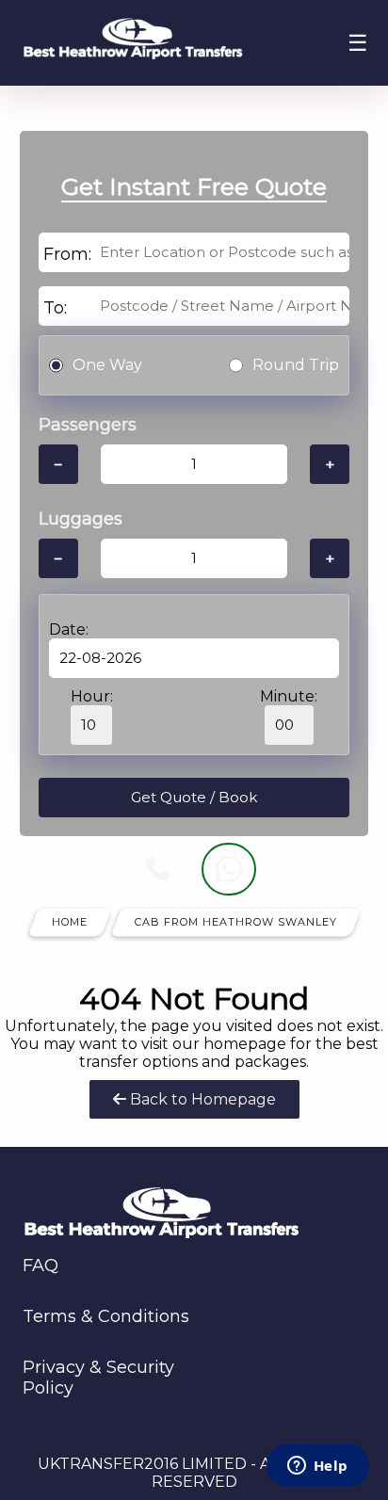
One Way (107, 365)
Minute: (288, 696)
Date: (69, 629)
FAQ (40, 1265)
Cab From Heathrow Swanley (236, 921)
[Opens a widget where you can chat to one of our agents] (317, 1467)
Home (70, 921)
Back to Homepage (201, 1099)
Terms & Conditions (106, 1316)
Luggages (80, 518)
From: (67, 254)
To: (55, 308)
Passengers (88, 424)
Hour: (92, 696)
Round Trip (295, 365)
